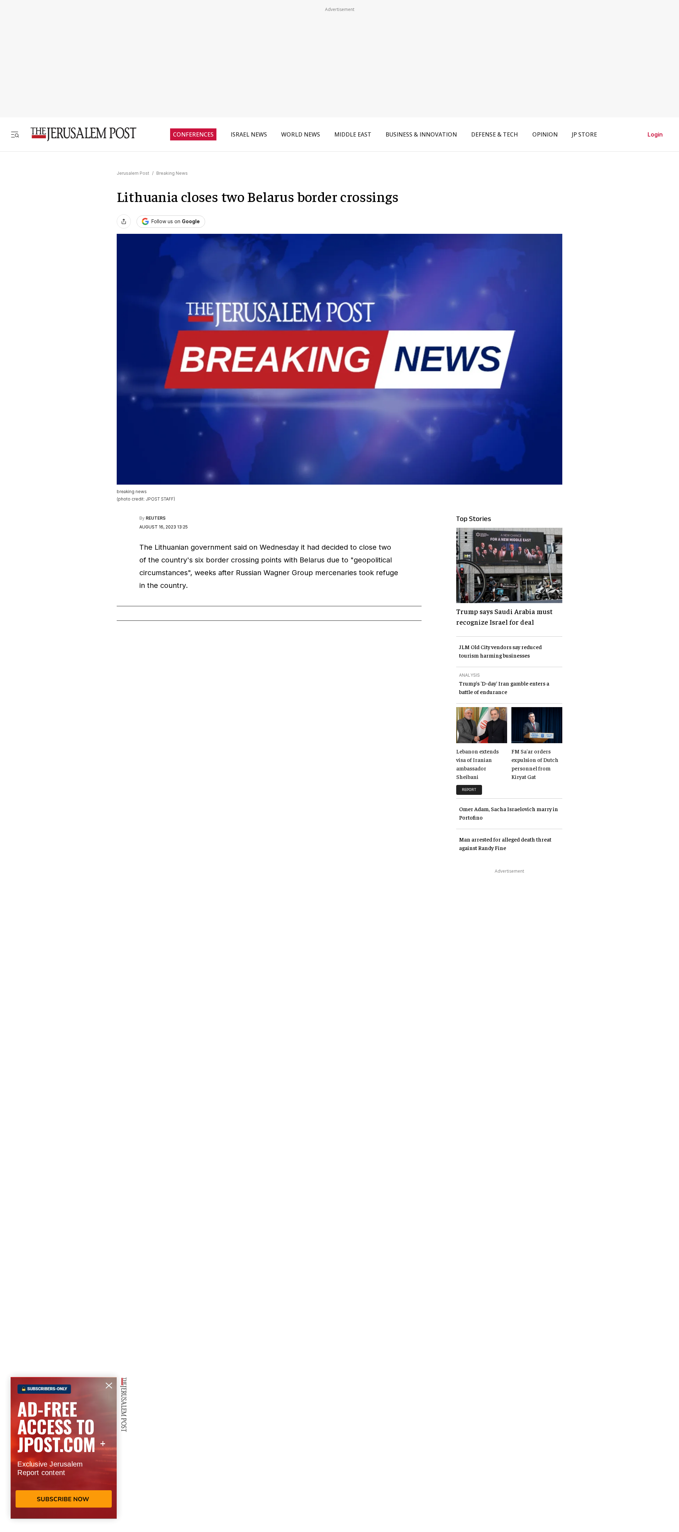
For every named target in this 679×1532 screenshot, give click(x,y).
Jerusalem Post (133, 173)
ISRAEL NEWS (249, 134)
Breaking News (172, 173)
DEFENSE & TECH (494, 134)
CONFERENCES (193, 134)
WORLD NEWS (300, 134)
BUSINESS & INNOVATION (421, 134)
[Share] (124, 221)
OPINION (545, 134)
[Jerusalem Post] (79, 134)
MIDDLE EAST (352, 134)
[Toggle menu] (14, 134)
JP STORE (584, 134)
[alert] (64, 1450)
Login (655, 134)
